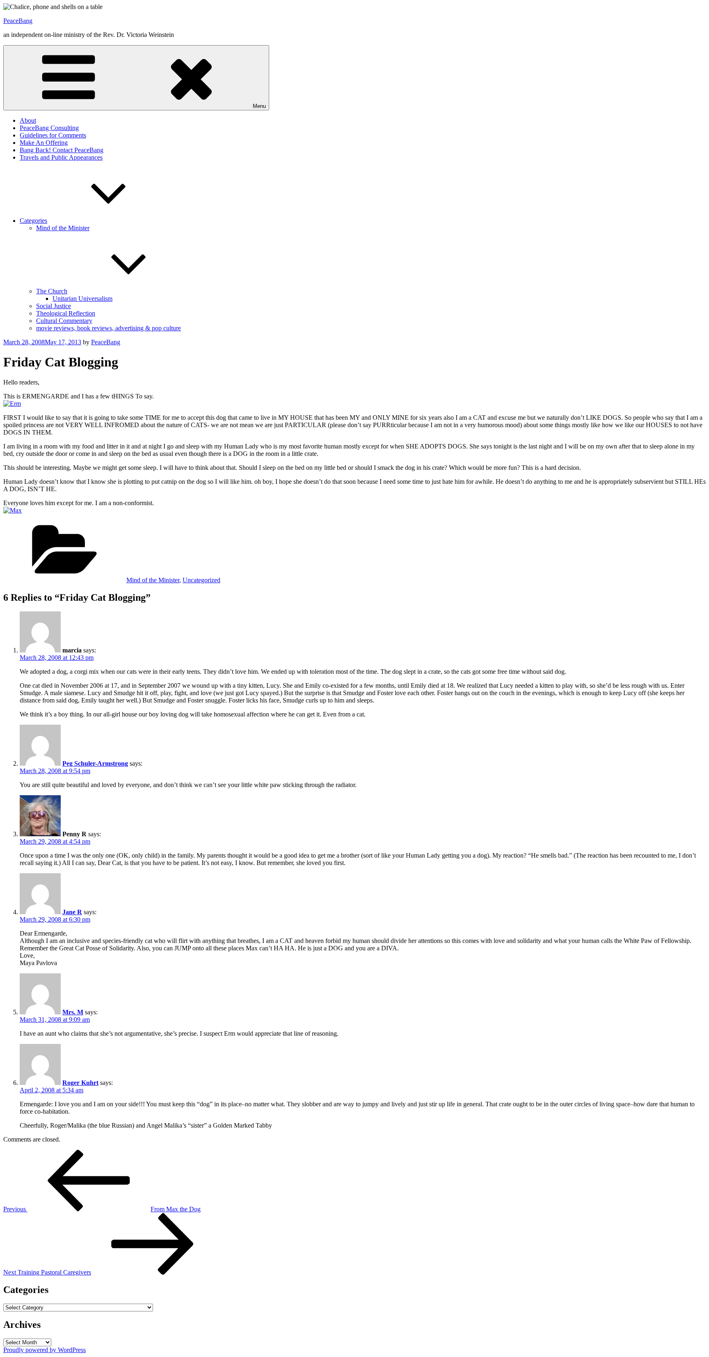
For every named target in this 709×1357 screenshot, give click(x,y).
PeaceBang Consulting (49, 127)
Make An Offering (44, 142)
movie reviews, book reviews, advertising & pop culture (108, 328)
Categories (33, 220)
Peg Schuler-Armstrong (95, 763)
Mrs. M (72, 1012)
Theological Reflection (65, 313)
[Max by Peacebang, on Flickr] (12, 510)
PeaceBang (17, 20)
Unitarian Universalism (82, 298)
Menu (259, 106)
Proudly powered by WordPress (44, 1349)
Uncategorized (201, 580)
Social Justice (53, 305)
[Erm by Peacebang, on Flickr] (12, 403)
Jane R (72, 911)
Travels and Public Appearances (61, 157)
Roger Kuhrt (80, 1082)
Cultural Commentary (64, 320)
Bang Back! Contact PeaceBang (61, 149)
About (28, 120)
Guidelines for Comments (53, 135)
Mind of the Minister (62, 227)
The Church (51, 291)
